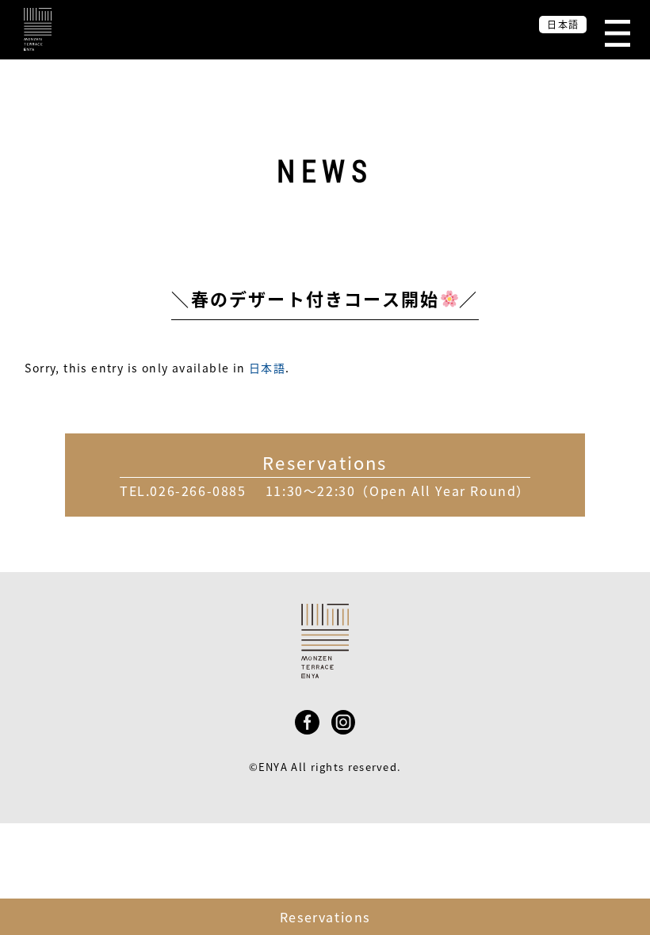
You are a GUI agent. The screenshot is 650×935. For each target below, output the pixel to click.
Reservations (325, 916)
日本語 (267, 368)
